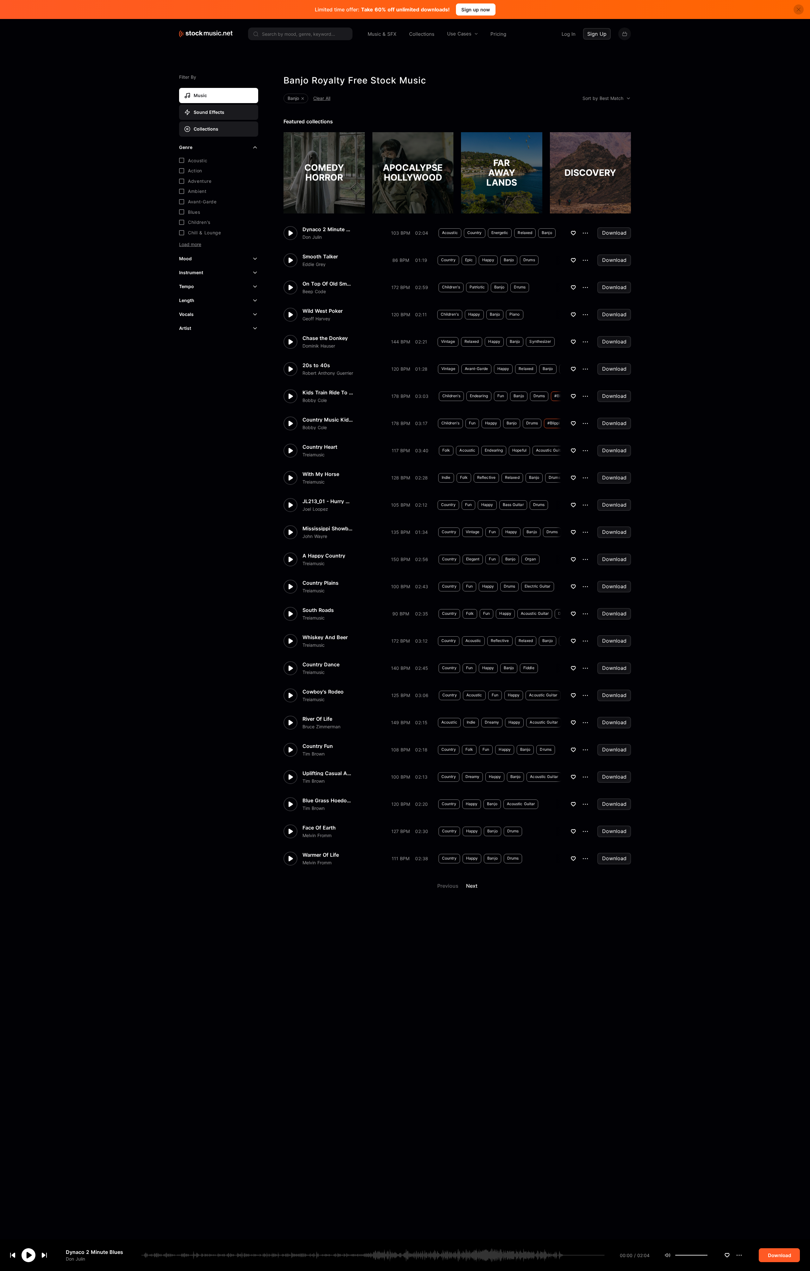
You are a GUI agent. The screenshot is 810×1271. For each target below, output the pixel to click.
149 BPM (400, 722)
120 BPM (400, 314)
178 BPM (400, 396)
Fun (500, 395)
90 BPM (400, 613)
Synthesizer (540, 341)
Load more (190, 244)
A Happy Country (323, 555)
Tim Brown (313, 754)
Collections (421, 34)
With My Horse (320, 474)
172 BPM (400, 287)
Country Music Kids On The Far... (327, 419)
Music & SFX (382, 34)
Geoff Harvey (316, 319)
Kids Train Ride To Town (327, 392)
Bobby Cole (314, 400)
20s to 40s (316, 365)
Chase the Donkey (325, 338)
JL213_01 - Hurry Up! (327, 501)
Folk (446, 450)
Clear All (321, 98)
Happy (488, 259)
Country (474, 232)
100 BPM (400, 586)
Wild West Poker (322, 310)
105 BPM (400, 505)
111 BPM (400, 858)
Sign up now (475, 10)
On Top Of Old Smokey (327, 283)
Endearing (479, 395)
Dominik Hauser (318, 346)
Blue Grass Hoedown (327, 800)
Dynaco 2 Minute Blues (94, 1252)
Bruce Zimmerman (321, 727)
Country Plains (320, 582)
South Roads (318, 610)
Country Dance (321, 664)
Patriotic (477, 287)
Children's (451, 287)
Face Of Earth (319, 827)
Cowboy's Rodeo (323, 691)
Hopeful (519, 450)
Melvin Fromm (317, 835)
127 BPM (400, 831)
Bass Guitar (513, 504)
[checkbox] (218, 160)
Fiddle (528, 667)
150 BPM (400, 559)
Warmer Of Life (320, 854)
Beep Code (314, 291)
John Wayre (314, 536)
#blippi (560, 395)
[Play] (28, 1255)
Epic (469, 259)
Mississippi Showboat (327, 528)
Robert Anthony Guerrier (327, 373)
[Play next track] (44, 1255)
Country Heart (319, 446)
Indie (446, 477)
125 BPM (400, 695)
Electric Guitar (538, 586)
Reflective (486, 477)
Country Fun (317, 746)
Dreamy (492, 722)
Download (614, 233)
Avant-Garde (476, 368)
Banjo (547, 232)
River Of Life (317, 718)
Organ (530, 559)
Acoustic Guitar (550, 450)
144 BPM (400, 341)
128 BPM (400, 477)
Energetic (499, 232)
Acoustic (450, 232)
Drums (529, 259)
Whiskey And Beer (325, 637)
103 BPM (400, 233)
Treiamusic (313, 455)
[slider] (707, 1255)
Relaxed (525, 232)
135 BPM (400, 532)
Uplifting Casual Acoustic (327, 773)
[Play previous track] (12, 1255)
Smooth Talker (320, 256)
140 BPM (400, 668)
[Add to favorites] (727, 1255)
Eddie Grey (314, 264)
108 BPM (400, 749)
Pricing (498, 34)
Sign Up (597, 34)
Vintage (448, 341)
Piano (514, 314)
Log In (569, 34)
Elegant (473, 559)
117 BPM (401, 450)
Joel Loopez (315, 509)
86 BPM (400, 260)
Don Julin (75, 1258)
